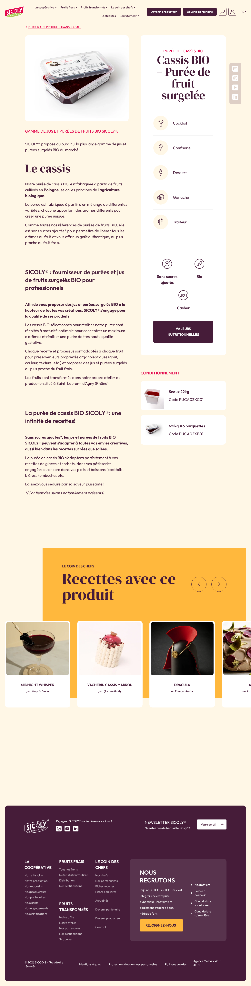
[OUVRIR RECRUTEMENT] (138, 16)
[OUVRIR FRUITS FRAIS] (76, 7)
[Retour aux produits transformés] (26, 27)
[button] (242, 12)
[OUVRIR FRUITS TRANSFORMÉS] (106, 7)
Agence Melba (202, 961)
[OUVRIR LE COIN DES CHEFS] (134, 7)
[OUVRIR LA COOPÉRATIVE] (55, 7)
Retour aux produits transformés (54, 27)
